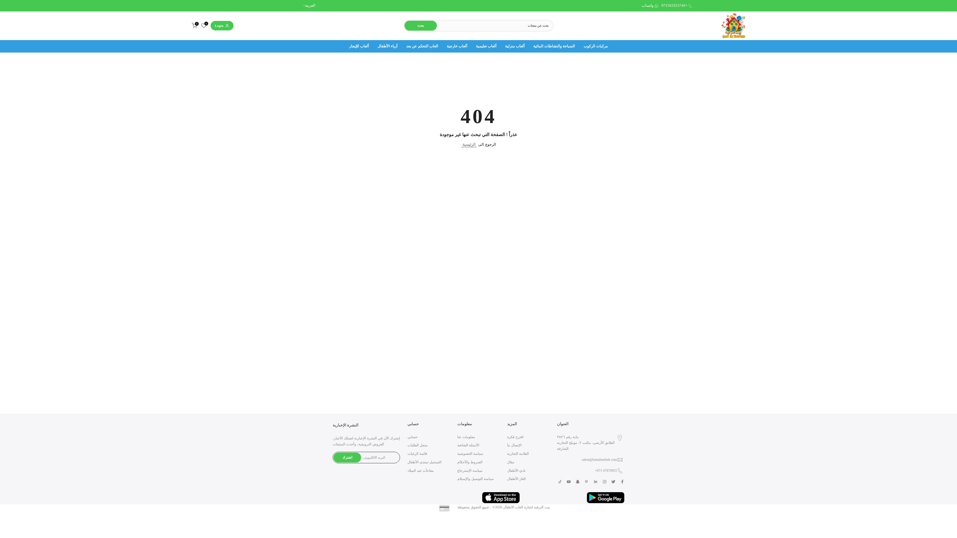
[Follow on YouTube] (569, 482)
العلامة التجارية (518, 454)
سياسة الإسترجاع (469, 470)
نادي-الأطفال (516, 470)
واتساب (647, 5)
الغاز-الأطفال (516, 479)
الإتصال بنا (514, 445)
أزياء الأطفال (388, 46)
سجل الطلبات (417, 445)
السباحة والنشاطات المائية (554, 46)
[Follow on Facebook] (622, 482)
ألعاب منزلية (515, 46)
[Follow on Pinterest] (586, 482)
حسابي (412, 437)
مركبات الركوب (596, 46)
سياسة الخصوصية (470, 454)
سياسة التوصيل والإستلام (475, 479)
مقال (510, 462)
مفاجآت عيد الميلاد (420, 470)
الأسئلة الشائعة (468, 445)
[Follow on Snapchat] (578, 482)
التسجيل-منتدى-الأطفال (424, 462)
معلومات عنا (466, 437)
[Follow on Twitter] (613, 482)
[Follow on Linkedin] (595, 482)
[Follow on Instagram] (604, 482)
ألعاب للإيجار (359, 46)
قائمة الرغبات (417, 454)
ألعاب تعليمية (486, 46)
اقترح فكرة (515, 437)
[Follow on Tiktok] (560, 482)
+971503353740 (674, 5)
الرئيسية (469, 144)
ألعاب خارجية (457, 46)
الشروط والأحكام (469, 462)
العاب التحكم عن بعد (422, 46)
